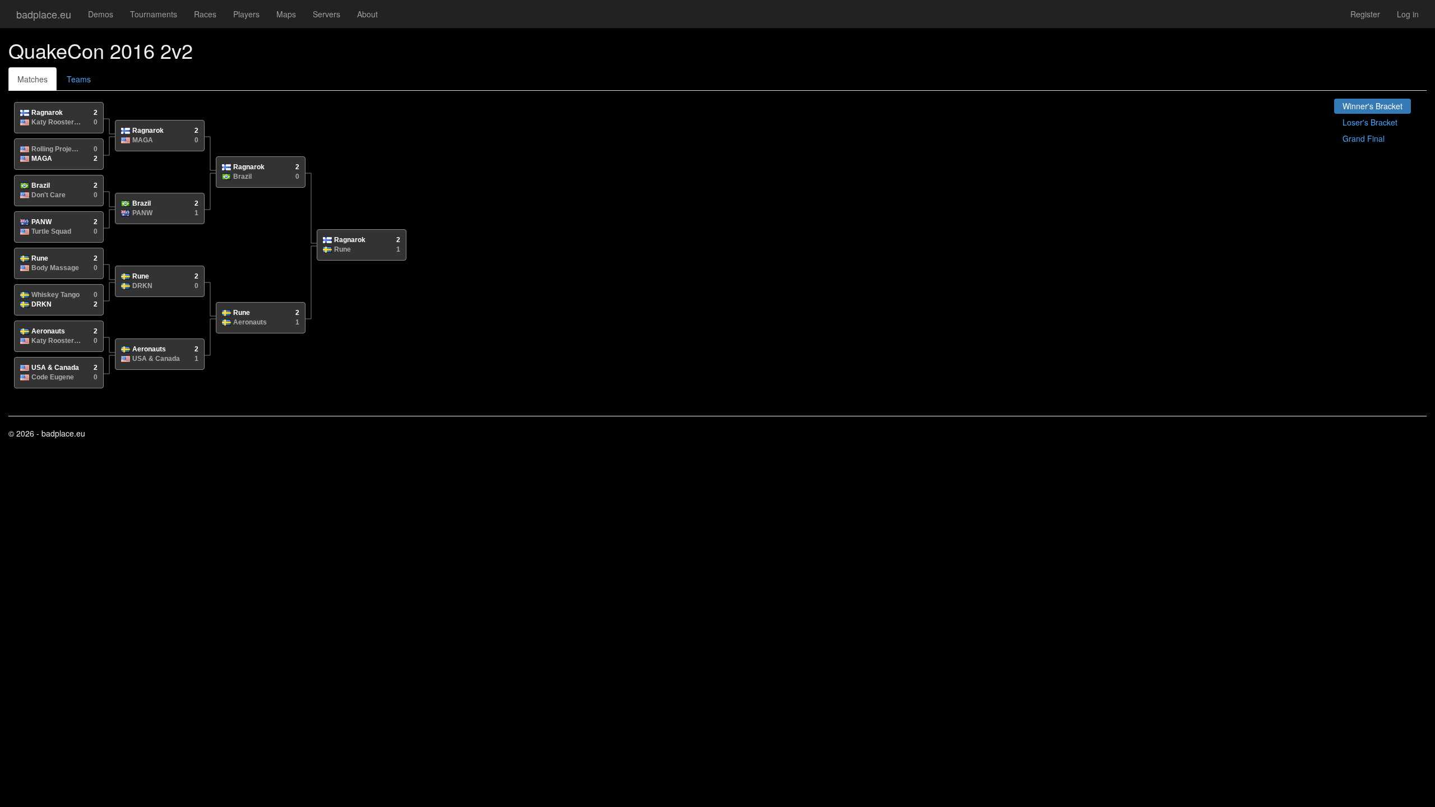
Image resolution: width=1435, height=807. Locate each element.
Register (1365, 14)
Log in (1408, 14)
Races (205, 14)
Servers (326, 14)
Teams (79, 79)
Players (246, 14)
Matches (32, 79)
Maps (286, 14)
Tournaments (153, 14)
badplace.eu (43, 14)
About (367, 14)
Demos (100, 14)
